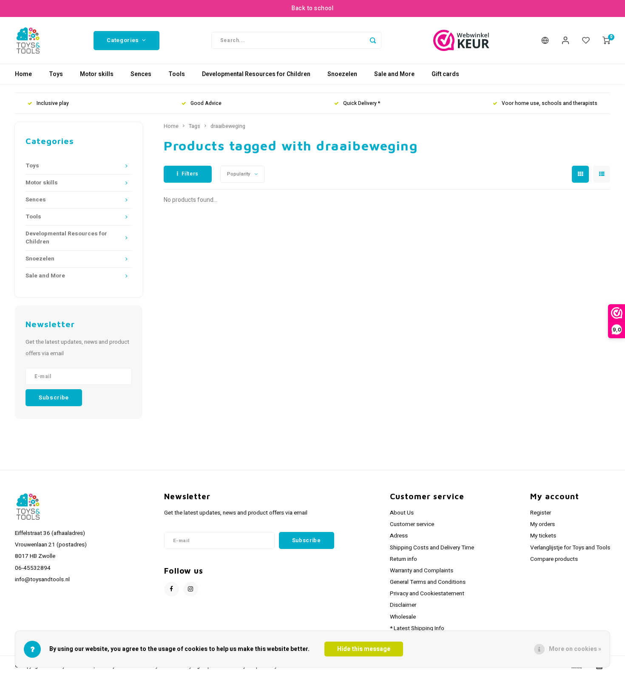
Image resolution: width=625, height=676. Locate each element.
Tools (176, 74)
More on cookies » (575, 649)
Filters (190, 174)
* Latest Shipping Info (417, 628)
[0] (606, 40)
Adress (399, 536)
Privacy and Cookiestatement (427, 593)
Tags (194, 126)
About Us (402, 513)
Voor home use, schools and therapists (549, 103)
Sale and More (394, 74)
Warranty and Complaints (421, 570)
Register (540, 513)
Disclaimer (403, 605)
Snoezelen (342, 74)
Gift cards (445, 74)
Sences (141, 74)
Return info (403, 559)
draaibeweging (227, 126)
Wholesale (403, 617)
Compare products (554, 559)
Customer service (412, 524)
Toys (56, 74)
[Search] (372, 40)
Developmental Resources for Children (256, 74)
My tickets (543, 536)
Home (23, 74)
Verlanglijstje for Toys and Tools (570, 547)
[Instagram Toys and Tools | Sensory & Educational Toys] (190, 589)
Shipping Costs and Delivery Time (432, 547)
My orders (542, 524)
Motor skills (97, 74)
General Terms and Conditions (428, 582)
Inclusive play (53, 103)
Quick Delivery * (361, 103)
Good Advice (206, 103)
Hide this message (363, 649)
